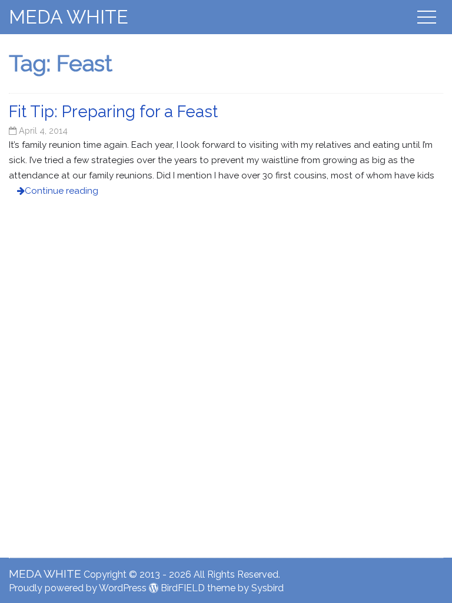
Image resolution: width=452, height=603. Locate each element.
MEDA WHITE (68, 17)
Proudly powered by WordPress (78, 588)
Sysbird (267, 588)
